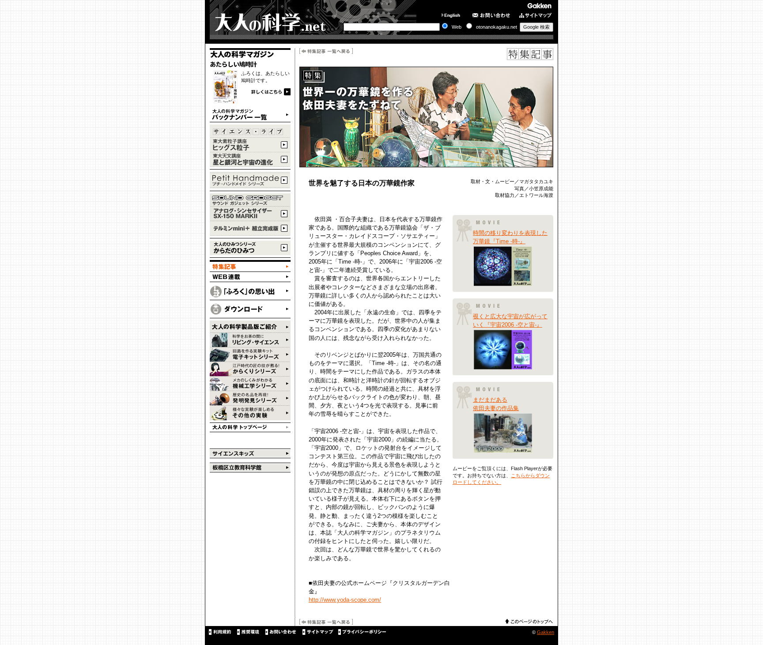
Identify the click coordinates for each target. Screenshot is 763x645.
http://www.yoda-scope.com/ (345, 599)
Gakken (545, 632)
